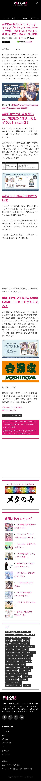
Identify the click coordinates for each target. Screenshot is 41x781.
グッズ (20, 661)
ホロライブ (18, 416)
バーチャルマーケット (25, 667)
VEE (26, 641)
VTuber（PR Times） (28, 38)
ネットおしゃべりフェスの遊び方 (20, 484)
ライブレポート (11, 679)
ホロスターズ (24, 670)
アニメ (21, 653)
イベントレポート (12, 656)
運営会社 (5, 761)
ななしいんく (10, 650)
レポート (15, 18)
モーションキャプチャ (13, 676)
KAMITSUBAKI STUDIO (13, 638)
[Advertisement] (20, 11)
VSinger (25, 644)
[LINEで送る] (21, 42)
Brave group (10, 635)
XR (19, 647)
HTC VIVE (30, 635)
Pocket (29, 42)
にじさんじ (23, 650)
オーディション (24, 658)
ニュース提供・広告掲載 (10, 765)
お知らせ (5, 750)
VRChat (16, 644)
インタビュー (10, 658)
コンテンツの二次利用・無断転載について (17, 769)
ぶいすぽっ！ (10, 653)
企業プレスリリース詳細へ (12, 407)
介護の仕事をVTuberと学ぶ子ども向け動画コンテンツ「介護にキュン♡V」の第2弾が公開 (19, 432)
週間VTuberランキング (13, 685)
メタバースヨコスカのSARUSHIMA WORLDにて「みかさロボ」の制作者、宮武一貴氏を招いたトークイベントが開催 (20, 425)
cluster (21, 635)
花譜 (18, 682)
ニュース (5, 18)
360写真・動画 (11, 632)
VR (8, 644)
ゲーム (28, 661)
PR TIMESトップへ (9, 410)
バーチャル (10, 667)
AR (27, 632)
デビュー (9, 664)
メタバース (34, 18)
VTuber (24, 18)
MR (8, 641)
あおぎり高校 (28, 647)
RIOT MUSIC (17, 641)
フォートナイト (11, 670)
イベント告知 (26, 656)
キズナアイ (10, 661)
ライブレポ (27, 676)
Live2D (27, 638)
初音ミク (9, 682)
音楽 (26, 685)
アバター (30, 653)
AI (21, 632)
